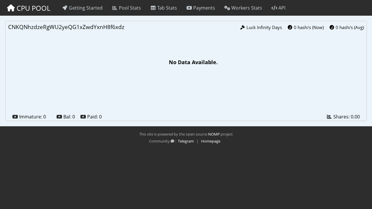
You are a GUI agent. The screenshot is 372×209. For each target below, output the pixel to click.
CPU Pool (32, 8)
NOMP (214, 134)
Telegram (186, 141)
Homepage (210, 141)
